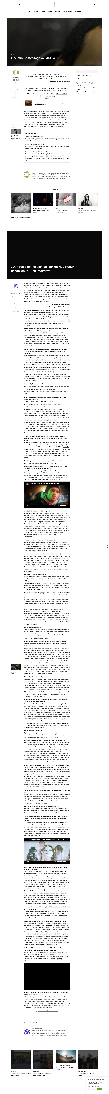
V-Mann (55, 310)
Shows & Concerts (42, 208)
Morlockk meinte (29, 816)
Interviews (14, 54)
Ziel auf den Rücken (37, 907)
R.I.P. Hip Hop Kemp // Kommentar (84, 75)
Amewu (34, 165)
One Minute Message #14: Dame (35, 144)
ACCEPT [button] (99, 1089)
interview (35, 1022)
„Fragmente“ (33, 992)
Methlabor (38, 925)
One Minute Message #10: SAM (34, 136)
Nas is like (66, 447)
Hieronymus (43, 331)
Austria (57, 1065)
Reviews (35, 208)
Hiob (30, 1022)
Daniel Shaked (16, 77)
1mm (30, 165)
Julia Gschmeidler (37, 1028)
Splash (39, 1022)
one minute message (41, 165)
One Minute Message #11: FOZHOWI (36, 152)
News (57, 208)
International (63, 1065)
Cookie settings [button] (92, 1089)
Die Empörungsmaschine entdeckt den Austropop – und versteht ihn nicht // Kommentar (85, 83)
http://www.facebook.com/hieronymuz (47, 1011)
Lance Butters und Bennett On (52, 765)
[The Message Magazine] (54, 4)
